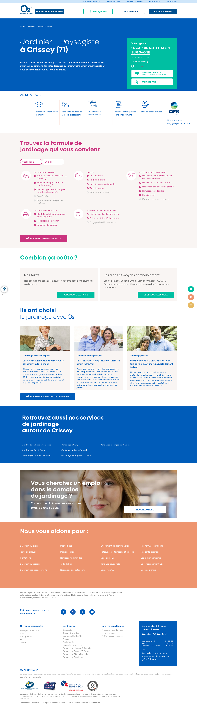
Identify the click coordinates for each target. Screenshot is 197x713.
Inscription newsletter (72, 645)
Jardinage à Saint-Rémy (33, 450)
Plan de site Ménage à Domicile (77, 648)
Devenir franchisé (71, 633)
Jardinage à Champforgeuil (74, 450)
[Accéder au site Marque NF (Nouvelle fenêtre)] (32, 686)
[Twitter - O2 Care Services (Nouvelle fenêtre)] (82, 612)
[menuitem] (98, 11)
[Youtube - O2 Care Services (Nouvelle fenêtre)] (92, 612)
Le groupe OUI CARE (72, 636)
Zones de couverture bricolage (128, 674)
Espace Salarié (154, 1)
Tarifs (22, 633)
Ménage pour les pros (135, 1)
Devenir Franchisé (113, 1)
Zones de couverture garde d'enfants (58, 674)
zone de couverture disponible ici (62, 595)
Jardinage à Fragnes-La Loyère (76, 455)
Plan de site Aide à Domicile (75, 654)
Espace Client (172, 1)
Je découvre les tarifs (75, 295)
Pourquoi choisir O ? (29, 630)
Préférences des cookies (112, 636)
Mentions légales (109, 633)
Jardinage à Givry (69, 445)
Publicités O (68, 642)
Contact (23, 642)
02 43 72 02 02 (55, 598)
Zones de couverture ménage (31, 674)
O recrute (67, 630)
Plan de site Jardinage (73, 657)
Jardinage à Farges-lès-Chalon (115, 445)
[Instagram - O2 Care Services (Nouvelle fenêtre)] (73, 612)
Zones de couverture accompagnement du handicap (94, 674)
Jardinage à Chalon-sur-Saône (36, 445)
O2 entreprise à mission (91, 1)
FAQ (22, 639)
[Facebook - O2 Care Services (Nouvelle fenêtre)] (63, 612)
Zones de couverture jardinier (152, 674)
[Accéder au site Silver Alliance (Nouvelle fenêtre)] (92, 686)
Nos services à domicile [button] (49, 11)
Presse (66, 639)
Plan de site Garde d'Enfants (76, 651)
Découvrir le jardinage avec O (43, 238)
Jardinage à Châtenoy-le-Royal (36, 455)
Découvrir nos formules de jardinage (47, 396)
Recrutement (131, 11)
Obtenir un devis (163, 11)
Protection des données (112, 630)
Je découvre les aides (156, 295)
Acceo (153, 659)
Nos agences (100, 11)
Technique (28, 162)
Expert (48, 162)
